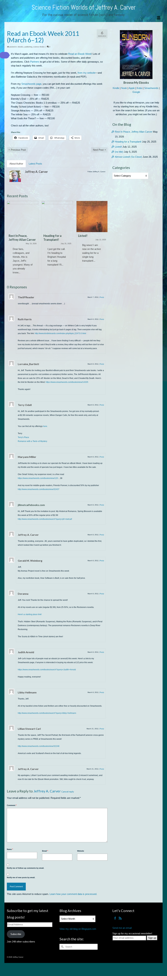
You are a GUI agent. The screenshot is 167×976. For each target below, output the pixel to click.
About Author (16, 163)
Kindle (116, 88)
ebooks (20, 47)
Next (104, 240)
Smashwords (151, 88)
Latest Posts (35, 163)
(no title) (119, 151)
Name (10, 849)
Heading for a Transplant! (128, 141)
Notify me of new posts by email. (21, 877)
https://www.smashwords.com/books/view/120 (38, 478)
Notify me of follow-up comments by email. (25, 868)
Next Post (98, 149)
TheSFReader (26, 297)
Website (80, 851)
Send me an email (122, 927)
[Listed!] (57, 216)
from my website (86, 72)
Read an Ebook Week (79, 53)
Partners (34, 61)
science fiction (39, 47)
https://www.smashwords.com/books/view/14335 (67, 382)
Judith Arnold (26, 652)
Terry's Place (23, 437)
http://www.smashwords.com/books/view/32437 (38, 489)
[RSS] (120, 918)
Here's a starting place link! (30, 614)
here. (45, 426)
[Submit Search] (62, 947)
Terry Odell (25, 404)
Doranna (23, 593)
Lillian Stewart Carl (29, 728)
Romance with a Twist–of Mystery (32, 441)
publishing (28, 47)
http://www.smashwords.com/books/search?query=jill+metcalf (45, 519)
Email (45, 851)
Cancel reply (67, 791)
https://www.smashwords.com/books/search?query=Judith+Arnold (47, 669)
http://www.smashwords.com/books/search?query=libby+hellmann (47, 713)
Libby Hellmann (27, 692)
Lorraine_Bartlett (28, 364)
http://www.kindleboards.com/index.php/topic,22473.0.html (60, 333)
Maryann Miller (27, 456)
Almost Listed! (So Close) (128, 156)
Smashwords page (31, 83)
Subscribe (15, 934)
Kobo (139, 88)
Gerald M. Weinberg (30, 560)
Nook (124, 88)
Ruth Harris (25, 319)
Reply (102, 297)
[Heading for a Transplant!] (22, 216)
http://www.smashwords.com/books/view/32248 (38, 746)
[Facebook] (115, 918)
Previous (10, 240)
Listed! (118, 146)
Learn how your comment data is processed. (73, 894)
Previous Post (18, 149)
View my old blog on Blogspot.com (78, 928)
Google (136, 92)
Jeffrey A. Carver (36, 171)
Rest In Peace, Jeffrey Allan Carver (133, 131)
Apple (132, 88)
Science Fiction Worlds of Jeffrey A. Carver (84, 7)
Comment (11, 805)
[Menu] (158, 18)
